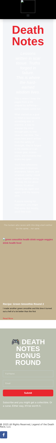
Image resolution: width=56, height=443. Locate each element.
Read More (8, 318)
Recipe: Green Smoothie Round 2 (23, 304)
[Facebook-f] (3, 434)
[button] (28, 15)
